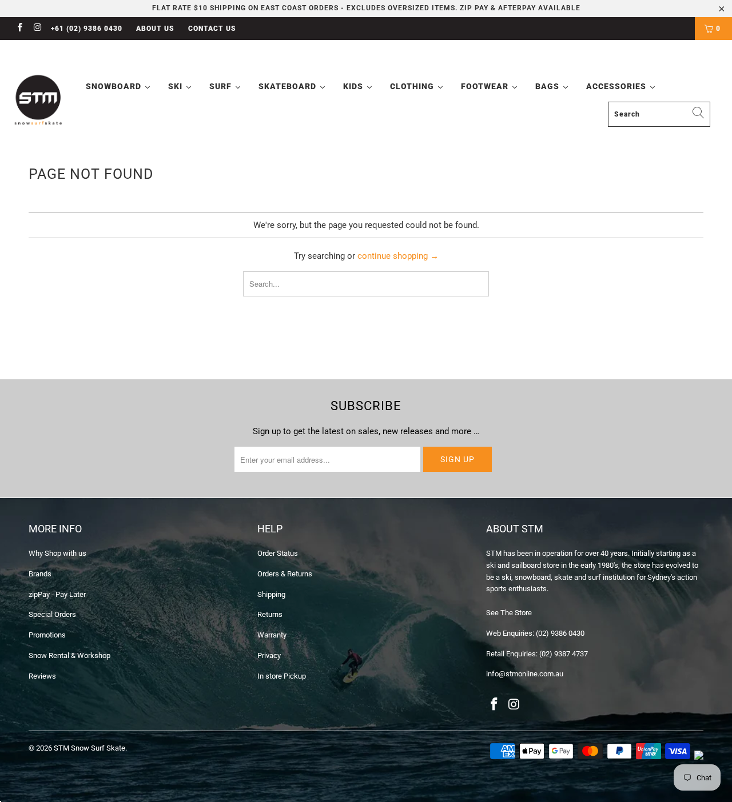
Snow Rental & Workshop (69, 655)
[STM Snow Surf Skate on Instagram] (37, 29)
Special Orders (52, 614)
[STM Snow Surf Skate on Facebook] (19, 29)
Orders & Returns (284, 574)
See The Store (509, 612)
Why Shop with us (57, 553)
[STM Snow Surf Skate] (38, 100)
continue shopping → (398, 256)
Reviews (42, 676)
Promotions (47, 635)
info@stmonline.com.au (524, 673)
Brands (40, 574)
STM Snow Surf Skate (89, 748)
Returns (270, 614)
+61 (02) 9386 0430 (86, 29)
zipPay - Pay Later (57, 594)
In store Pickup (281, 676)
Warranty (272, 635)
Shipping (271, 594)
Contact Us (212, 29)
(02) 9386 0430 (560, 633)
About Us (155, 29)
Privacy (269, 655)
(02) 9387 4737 (563, 653)
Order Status (277, 553)
